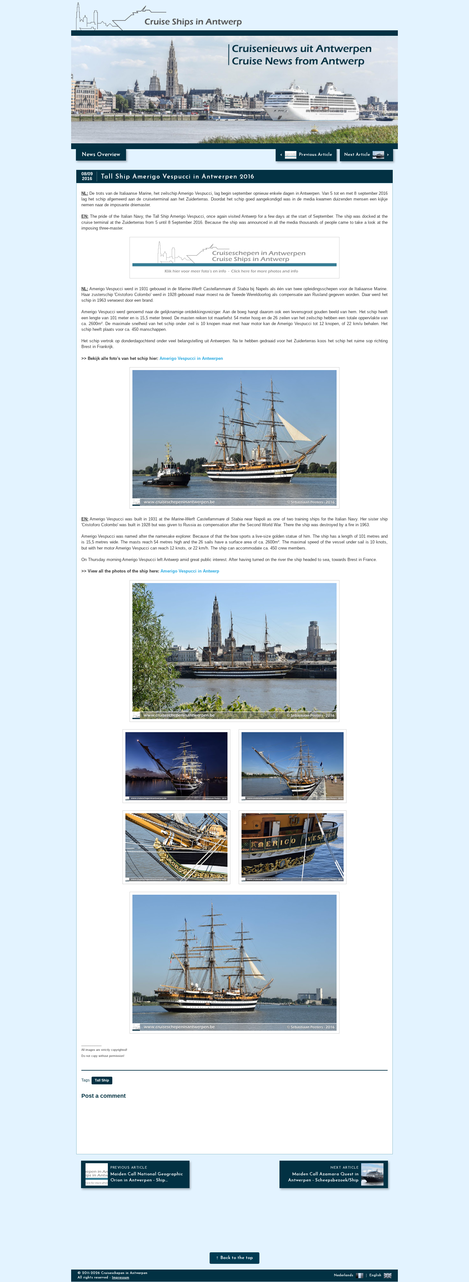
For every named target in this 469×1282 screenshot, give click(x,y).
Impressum (120, 1277)
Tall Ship (102, 1080)
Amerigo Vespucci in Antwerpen (191, 358)
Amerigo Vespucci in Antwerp (189, 571)
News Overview (101, 154)
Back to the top (236, 1257)
